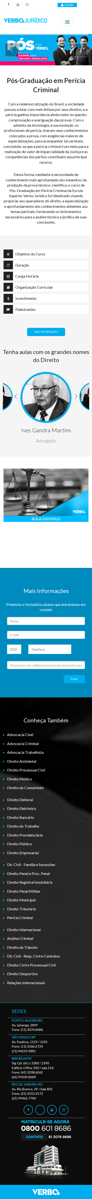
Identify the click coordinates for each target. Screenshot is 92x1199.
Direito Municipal (21, 900)
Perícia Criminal (20, 917)
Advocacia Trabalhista (25, 752)
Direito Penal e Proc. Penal (28, 873)
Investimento (26, 298)
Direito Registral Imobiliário (30, 882)
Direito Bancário (20, 817)
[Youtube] (17, 5)
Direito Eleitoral (20, 799)
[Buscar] (67, 22)
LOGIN (68, 5)
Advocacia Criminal (23, 743)
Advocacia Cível (20, 734)
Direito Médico (19, 779)
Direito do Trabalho (23, 826)
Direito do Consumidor (25, 787)
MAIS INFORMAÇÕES (46, 331)
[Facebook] (8, 5)
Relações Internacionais (26, 982)
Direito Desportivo (22, 973)
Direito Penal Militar (23, 891)
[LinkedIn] (40, 1110)
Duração (22, 265)
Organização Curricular (34, 287)
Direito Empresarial (23, 852)
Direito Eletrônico (21, 808)
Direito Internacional (24, 929)
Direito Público (19, 843)
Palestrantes (25, 309)
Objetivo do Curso (30, 254)
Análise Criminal (20, 938)
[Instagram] (27, 5)
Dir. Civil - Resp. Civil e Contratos (33, 956)
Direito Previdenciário (25, 835)
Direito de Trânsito (22, 947)
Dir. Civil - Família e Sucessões (31, 864)
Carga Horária (27, 276)
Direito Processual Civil (26, 770)
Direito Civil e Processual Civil (31, 965)
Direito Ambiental (21, 761)
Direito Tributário (21, 909)
